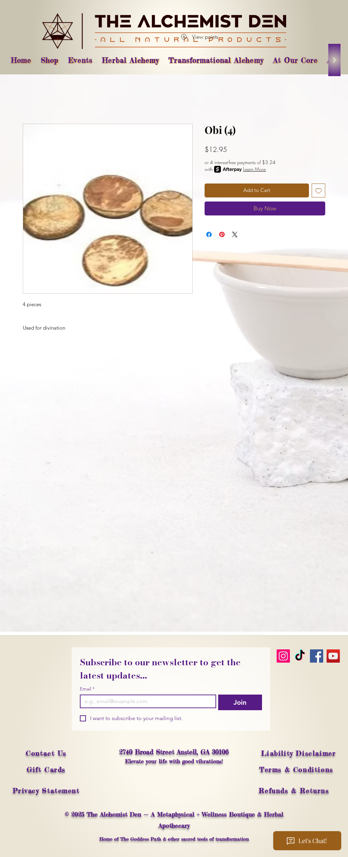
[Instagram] (283, 656)
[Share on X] (235, 234)
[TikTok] (300, 656)
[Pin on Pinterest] (222, 234)
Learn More (254, 169)
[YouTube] (333, 656)
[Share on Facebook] (209, 234)
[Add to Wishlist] (319, 190)
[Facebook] (316, 656)
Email (87, 689)
